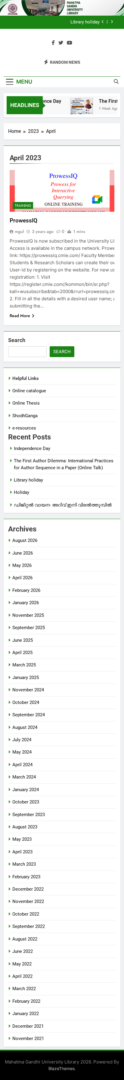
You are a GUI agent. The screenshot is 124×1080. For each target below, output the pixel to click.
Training (23, 205)
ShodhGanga (25, 415)
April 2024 (22, 764)
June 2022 (22, 951)
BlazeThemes (61, 1068)
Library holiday (85, 22)
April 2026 (22, 577)
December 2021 (28, 1026)
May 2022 (22, 964)
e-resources (24, 428)
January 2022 (25, 1013)
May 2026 (22, 565)
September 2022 (28, 926)
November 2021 (28, 1038)
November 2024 (28, 690)
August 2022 (24, 939)
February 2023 (26, 877)
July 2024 (21, 739)
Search (16, 340)
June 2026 (22, 553)
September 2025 (28, 627)
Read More (20, 316)
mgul (19, 231)
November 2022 (28, 901)
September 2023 (28, 814)
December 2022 (28, 889)
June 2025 (22, 640)
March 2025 (24, 665)
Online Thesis (26, 403)
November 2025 (28, 615)
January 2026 (25, 602)
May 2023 (22, 839)
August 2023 (24, 827)
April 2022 (22, 976)
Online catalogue (29, 390)
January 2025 (25, 677)
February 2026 (26, 590)
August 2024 (24, 727)
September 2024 (28, 714)
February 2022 (26, 1001)
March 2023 (24, 864)
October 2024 (25, 702)
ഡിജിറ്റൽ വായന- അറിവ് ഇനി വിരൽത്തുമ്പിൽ (63, 505)
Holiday (21, 492)
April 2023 (22, 852)
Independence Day (32, 448)
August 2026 (24, 540)
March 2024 (24, 777)
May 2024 (22, 752)
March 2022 (24, 988)
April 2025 (22, 652)
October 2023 (25, 802)
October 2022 (25, 914)
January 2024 (25, 789)
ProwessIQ (23, 220)
